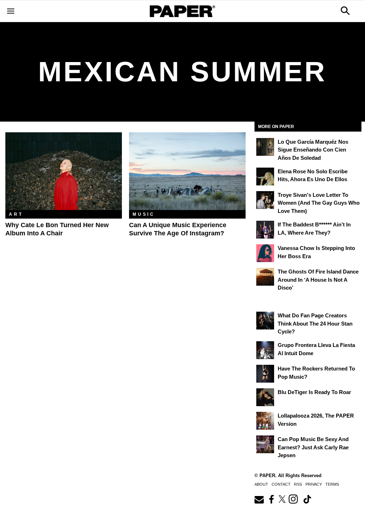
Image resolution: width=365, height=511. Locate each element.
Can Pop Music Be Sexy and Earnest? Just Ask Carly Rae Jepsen (313, 447)
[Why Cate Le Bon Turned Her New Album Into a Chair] (63, 171)
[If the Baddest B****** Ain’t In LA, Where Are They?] (265, 230)
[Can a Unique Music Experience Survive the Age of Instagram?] (187, 171)
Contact (281, 484)
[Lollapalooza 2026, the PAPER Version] (265, 421)
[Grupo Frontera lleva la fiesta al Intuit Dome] (265, 350)
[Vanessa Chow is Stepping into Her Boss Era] (265, 253)
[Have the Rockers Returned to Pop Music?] (265, 374)
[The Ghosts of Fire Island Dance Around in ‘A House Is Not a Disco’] (265, 277)
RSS (298, 484)
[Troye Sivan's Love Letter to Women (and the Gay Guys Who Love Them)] (265, 200)
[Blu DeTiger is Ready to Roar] (265, 397)
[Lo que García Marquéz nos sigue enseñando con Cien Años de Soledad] (265, 147)
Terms (332, 484)
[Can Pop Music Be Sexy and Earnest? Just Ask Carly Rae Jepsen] (265, 444)
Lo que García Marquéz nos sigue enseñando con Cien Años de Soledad (313, 150)
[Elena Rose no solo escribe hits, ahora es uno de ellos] (265, 176)
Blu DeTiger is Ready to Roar (314, 392)
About (261, 484)
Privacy (313, 484)
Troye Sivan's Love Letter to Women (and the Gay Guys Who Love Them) (319, 203)
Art (16, 214)
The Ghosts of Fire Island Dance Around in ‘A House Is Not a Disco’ (318, 280)
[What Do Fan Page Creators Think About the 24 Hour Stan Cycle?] (265, 320)
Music (144, 214)
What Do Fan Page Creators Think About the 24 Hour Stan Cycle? (315, 323)
